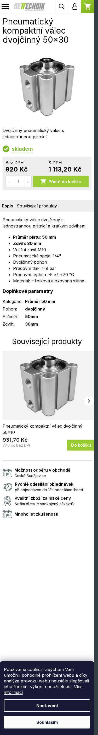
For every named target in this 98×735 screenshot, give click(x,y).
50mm (31, 316)
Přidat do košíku (65, 181)
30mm (31, 324)
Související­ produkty (37, 205)
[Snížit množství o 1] (9, 181)
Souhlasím (47, 722)
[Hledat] (61, 6)
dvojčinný (35, 309)
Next (88, 400)
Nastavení (47, 705)
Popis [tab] (7, 205)
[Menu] (5, 6)
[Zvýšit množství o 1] (27, 181)
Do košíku (81, 445)
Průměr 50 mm (40, 301)
